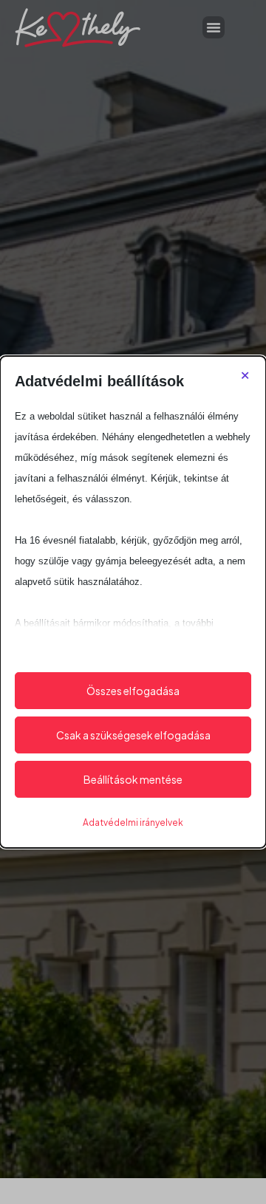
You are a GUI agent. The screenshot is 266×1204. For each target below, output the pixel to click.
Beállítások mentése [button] (133, 779)
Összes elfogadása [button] (133, 690)
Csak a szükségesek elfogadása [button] (133, 735)
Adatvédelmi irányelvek (133, 822)
